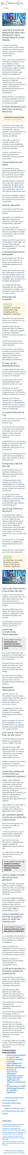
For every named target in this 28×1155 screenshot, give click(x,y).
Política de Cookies (18, 1153)
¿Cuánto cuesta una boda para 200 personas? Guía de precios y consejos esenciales (13, 1137)
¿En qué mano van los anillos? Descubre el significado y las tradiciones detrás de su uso (16, 1080)
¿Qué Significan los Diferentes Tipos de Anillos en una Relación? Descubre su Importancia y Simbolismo (16, 1068)
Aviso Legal (7, 1153)
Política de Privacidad (16, 1151)
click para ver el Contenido (13, 119)
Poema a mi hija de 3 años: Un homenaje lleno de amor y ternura (13, 1111)
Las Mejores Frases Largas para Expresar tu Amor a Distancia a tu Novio (13, 1129)
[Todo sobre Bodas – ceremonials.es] (12, 3)
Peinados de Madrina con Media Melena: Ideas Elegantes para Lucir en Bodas (14, 1133)
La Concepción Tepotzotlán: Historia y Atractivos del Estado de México (13, 1125)
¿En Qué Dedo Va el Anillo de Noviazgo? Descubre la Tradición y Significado (16, 1089)
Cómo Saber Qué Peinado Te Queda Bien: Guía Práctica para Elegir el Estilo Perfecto (13, 1143)
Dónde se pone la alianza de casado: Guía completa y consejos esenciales (16, 1058)
